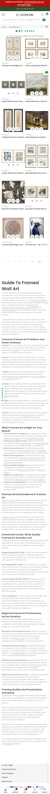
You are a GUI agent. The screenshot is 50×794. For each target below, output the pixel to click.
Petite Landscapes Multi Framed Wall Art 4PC (36, 63)
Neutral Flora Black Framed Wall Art (13, 207)
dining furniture (18, 636)
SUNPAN (28, 240)
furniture (15, 348)
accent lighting (27, 413)
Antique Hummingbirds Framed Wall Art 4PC (13, 63)
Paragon (5, 61)
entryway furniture (26, 468)
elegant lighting (41, 441)
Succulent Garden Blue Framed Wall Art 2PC (36, 207)
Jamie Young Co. (9, 498)
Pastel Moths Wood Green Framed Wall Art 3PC (13, 99)
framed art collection (38, 298)
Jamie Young (7, 240)
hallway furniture (21, 478)
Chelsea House (8, 515)
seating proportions (10, 394)
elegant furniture (20, 651)
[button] (2, 394)
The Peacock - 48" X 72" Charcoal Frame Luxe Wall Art (36, 243)
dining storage (25, 441)
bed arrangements (27, 449)
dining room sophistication (26, 305)
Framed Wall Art (14, 25)
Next (39, 260)
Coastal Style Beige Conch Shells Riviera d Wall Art (13, 243)
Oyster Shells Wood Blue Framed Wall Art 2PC (13, 171)
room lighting (7, 742)
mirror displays (38, 375)
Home (4, 25)
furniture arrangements (18, 375)
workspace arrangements (29, 456)
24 (32, 260)
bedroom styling (9, 308)
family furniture (36, 663)
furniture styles (19, 485)
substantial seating (12, 436)
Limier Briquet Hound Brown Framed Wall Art (36, 135)
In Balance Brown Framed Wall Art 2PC (13, 135)
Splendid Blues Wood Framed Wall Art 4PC (36, 171)
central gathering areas (34, 436)
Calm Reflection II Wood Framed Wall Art (36, 99)
